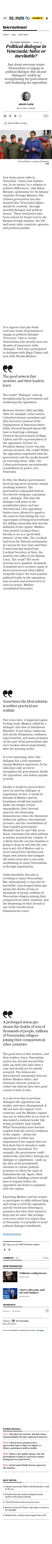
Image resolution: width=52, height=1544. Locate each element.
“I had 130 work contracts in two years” (22, 1502)
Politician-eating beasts (33, 1273)
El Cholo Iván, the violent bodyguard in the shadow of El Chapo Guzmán (24, 1495)
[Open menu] (5, 18)
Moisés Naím (26, 104)
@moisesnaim (12, 1234)
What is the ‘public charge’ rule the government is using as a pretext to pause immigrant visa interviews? (23, 1457)
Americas (16, 1311)
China (13, 35)
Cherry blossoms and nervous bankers (31, 1291)
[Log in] (46, 18)
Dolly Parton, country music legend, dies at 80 (25, 1515)
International (15, 27)
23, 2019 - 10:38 (26, 108)
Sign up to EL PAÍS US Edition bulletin (23, 1244)
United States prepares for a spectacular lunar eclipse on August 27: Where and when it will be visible (22, 1445)
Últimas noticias (12, 1429)
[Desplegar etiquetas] (47, 1311)
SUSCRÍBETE (37, 18)
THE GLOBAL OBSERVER (20, 42)
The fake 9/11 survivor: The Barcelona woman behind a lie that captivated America (25, 1435)
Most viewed (9, 1480)
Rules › (46, 1258)
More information (9, 1324)
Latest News (23, 35)
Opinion (6, 1311)
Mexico (6, 35)
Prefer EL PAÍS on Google (17, 123)
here (42, 1330)
